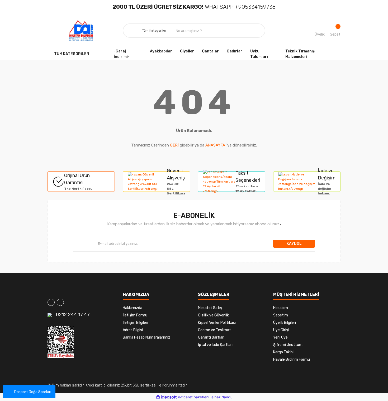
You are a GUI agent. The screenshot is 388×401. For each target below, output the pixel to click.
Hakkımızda (132, 308)
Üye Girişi (281, 330)
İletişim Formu (135, 315)
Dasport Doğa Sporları (32, 392)
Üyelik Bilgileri (284, 322)
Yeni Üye (280, 337)
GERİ (174, 145)
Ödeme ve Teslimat (214, 330)
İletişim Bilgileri (135, 322)
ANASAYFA (215, 145)
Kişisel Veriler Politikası (217, 322)
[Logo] (81, 30)
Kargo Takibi (283, 352)
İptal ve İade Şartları (215, 345)
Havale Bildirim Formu (291, 359)
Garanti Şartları (211, 337)
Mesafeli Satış (210, 308)
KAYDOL (294, 243)
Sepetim (280, 315)
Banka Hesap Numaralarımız (146, 337)
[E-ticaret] (193, 397)
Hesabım (280, 308)
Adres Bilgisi (133, 330)
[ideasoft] (166, 397)
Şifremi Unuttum (287, 345)
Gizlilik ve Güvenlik (213, 315)
